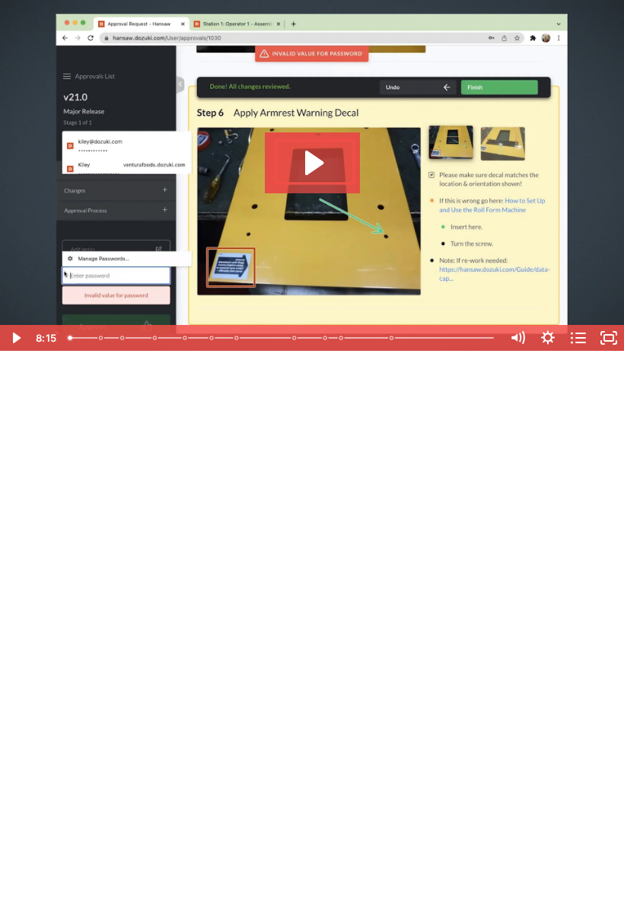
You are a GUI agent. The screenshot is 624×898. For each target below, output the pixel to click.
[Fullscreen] (609, 338)
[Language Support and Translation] (326, 338)
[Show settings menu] (548, 338)
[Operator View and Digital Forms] (342, 338)
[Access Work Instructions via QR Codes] (122, 338)
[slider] (282, 338)
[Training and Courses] (393, 338)
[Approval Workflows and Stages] (237, 338)
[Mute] (517, 338)
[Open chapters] (578, 338)
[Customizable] (101, 338)
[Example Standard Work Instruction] (185, 338)
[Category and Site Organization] (155, 338)
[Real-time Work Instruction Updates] (212, 338)
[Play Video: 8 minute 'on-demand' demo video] (312, 162)
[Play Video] (15, 338)
